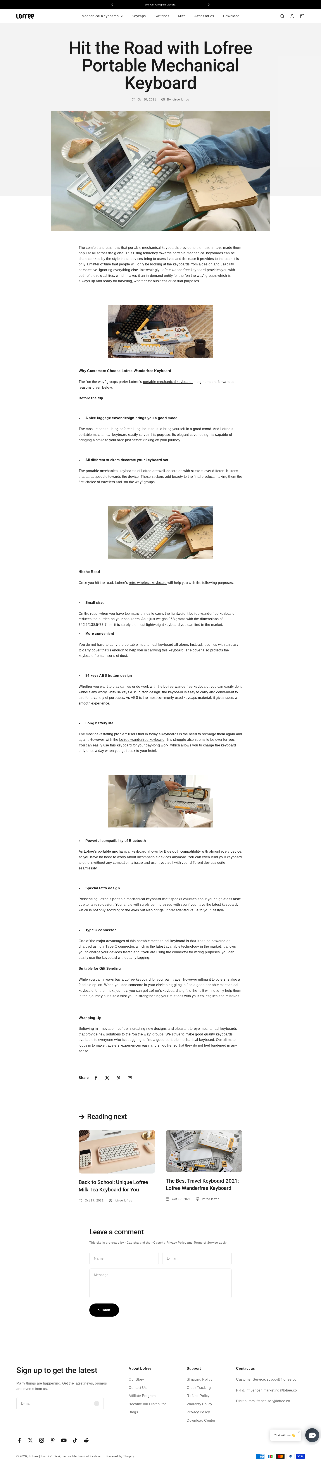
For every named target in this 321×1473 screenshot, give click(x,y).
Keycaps (139, 16)
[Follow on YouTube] (64, 1440)
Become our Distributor (147, 1404)
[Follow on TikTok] (75, 1440)
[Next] (209, 5)
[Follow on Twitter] (30, 1440)
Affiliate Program (142, 1396)
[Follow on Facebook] (19, 1440)
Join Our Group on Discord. (160, 4)
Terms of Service (206, 1242)
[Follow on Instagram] (42, 1440)
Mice (182, 16)
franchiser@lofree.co (273, 1401)
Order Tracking (199, 1388)
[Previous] (112, 5)
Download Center (201, 1420)
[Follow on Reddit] (86, 1440)
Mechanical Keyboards (100, 16)
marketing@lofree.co (280, 1390)
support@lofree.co (281, 1379)
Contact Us (138, 1388)
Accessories (204, 16)
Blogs (133, 1412)
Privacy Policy (176, 1242)
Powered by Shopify (119, 1456)
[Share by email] (130, 1077)
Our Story (136, 1379)
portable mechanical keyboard (168, 382)
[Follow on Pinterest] (53, 1440)
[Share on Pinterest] (118, 1077)
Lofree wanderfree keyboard (141, 739)
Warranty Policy (199, 1404)
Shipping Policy (199, 1379)
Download (231, 16)
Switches (161, 16)
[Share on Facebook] (95, 1077)
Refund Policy (198, 1396)
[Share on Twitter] (107, 1077)
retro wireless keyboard (147, 583)
